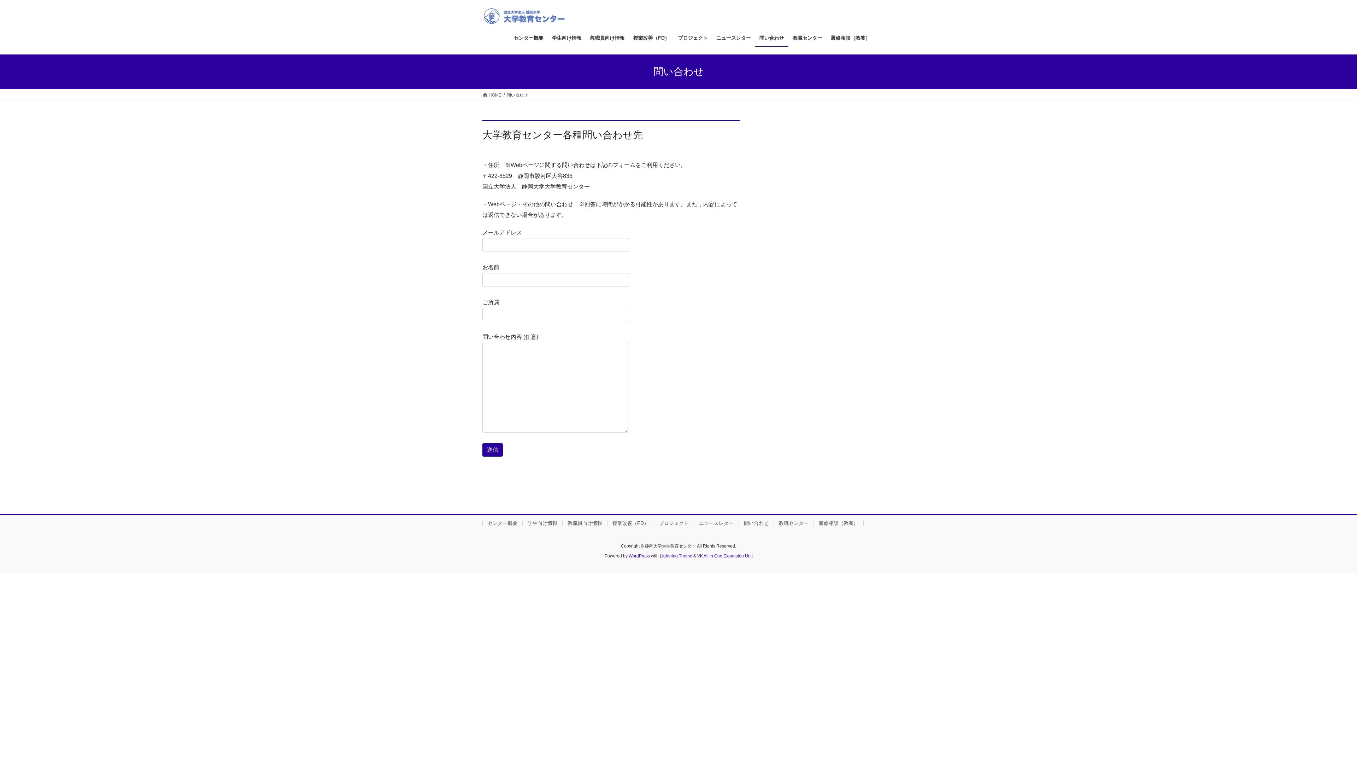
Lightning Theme (676, 556)
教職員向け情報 (585, 523)
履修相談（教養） (838, 523)
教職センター (794, 523)
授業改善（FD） (630, 523)
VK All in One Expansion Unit (725, 556)
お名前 (490, 267)
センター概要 (502, 523)
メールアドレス (502, 233)
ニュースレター (716, 523)
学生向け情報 (542, 523)
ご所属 (490, 302)
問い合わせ (756, 523)
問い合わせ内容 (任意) (510, 337)
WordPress (639, 556)
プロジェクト (674, 523)
